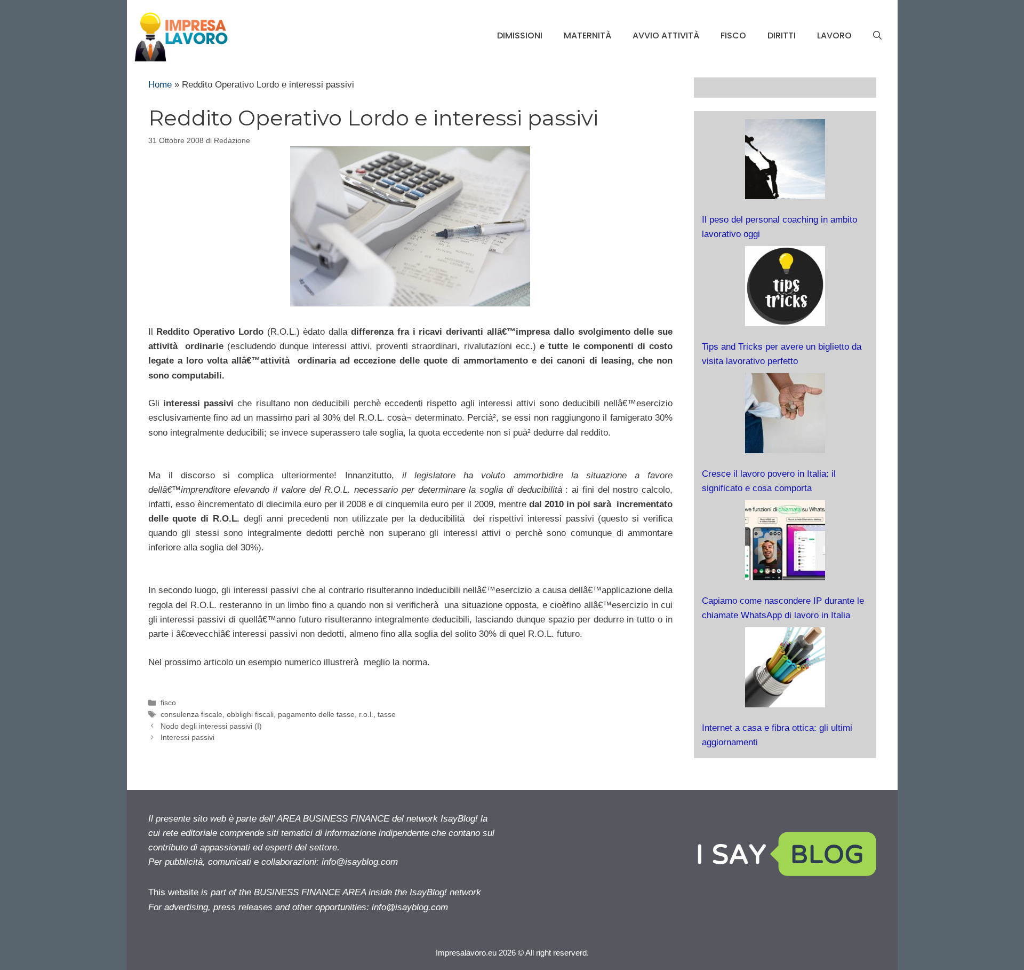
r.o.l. (366, 714)
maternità (587, 35)
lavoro (834, 35)
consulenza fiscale (191, 714)
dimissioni (519, 35)
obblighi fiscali (250, 714)
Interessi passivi (187, 737)
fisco (733, 35)
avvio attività (666, 35)
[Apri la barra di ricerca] (877, 35)
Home (160, 85)
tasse (387, 714)
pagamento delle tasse (316, 714)
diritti (781, 35)
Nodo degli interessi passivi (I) (211, 726)
